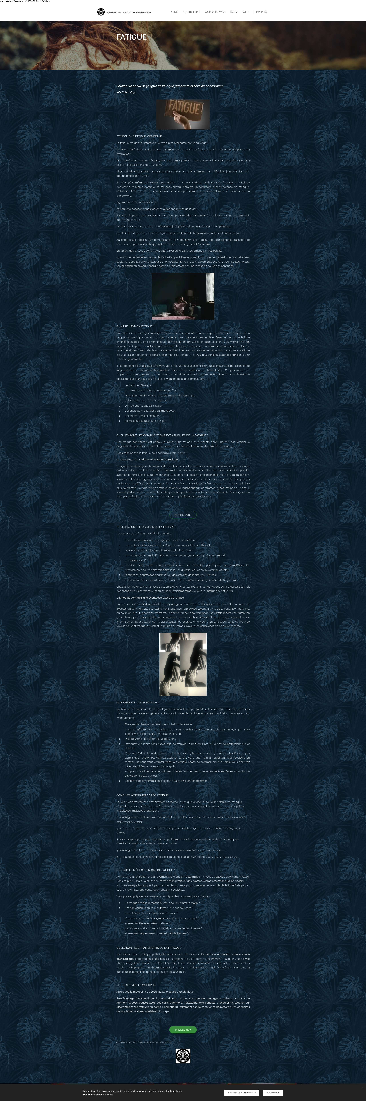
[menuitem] (175, 11)
